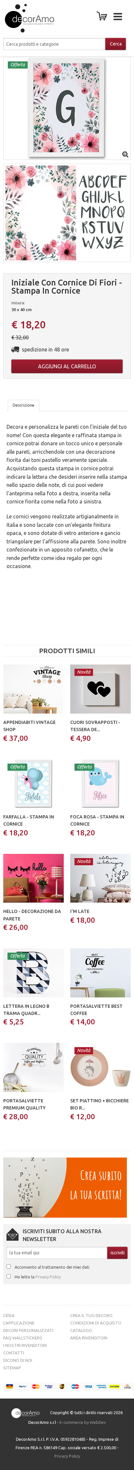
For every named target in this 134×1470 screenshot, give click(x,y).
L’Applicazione (18, 1323)
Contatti (13, 1352)
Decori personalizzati (28, 1330)
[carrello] (103, 17)
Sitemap (12, 1367)
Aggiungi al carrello (67, 366)
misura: (18, 302)
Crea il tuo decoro (91, 1315)
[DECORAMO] (23, 18)
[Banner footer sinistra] (65, 1187)
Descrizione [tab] (23, 405)
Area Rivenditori (88, 1338)
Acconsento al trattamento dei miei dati (52, 1267)
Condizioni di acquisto (95, 1323)
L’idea (9, 1315)
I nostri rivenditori (25, 1345)
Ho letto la (38, 1276)
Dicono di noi (17, 1360)
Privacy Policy (48, 1276)
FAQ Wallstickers (22, 1338)
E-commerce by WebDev (83, 1422)
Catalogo (81, 1330)
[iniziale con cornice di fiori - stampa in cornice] (67, 108)
